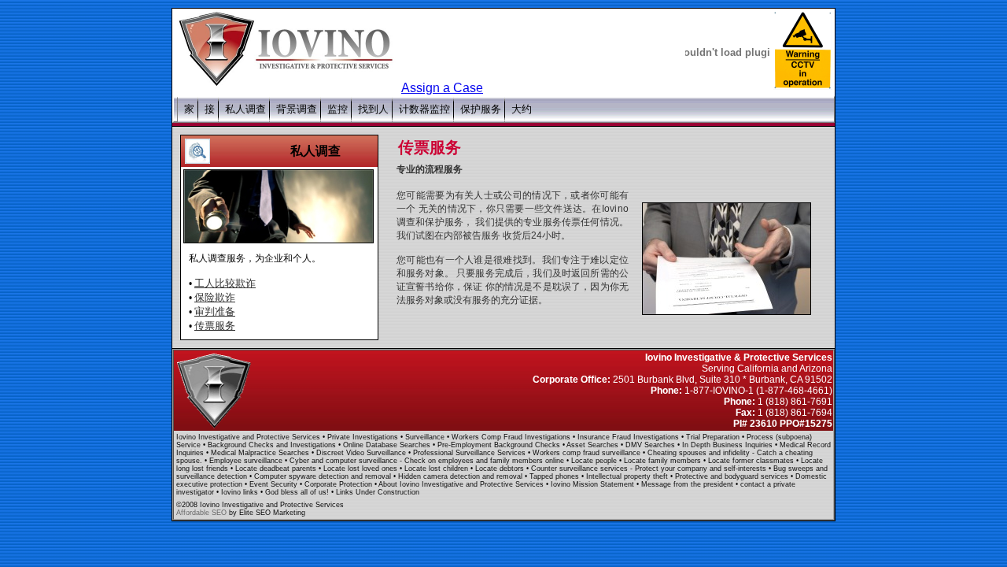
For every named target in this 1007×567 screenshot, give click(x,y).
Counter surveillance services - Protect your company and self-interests (648, 468)
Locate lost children (437, 468)
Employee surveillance (247, 461)
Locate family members (663, 461)
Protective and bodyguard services (733, 476)
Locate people (595, 461)
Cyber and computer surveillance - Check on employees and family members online (427, 461)
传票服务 (214, 326)
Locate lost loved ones (361, 468)
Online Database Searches (388, 445)
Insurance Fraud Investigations (629, 437)
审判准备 (214, 311)
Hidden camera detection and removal (461, 476)
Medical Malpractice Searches (261, 453)
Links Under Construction (377, 492)
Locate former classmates (752, 461)
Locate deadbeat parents (277, 468)
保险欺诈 (214, 297)
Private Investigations (363, 437)
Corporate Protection (339, 484)
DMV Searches (651, 445)
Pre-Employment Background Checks (500, 445)
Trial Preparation (714, 437)
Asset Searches (593, 445)
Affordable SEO (201, 513)
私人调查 (315, 151)
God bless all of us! (298, 492)
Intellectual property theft (628, 476)
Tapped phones (555, 476)
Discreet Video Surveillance (362, 453)
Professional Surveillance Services (470, 453)
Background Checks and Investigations (273, 445)
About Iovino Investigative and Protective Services (462, 484)
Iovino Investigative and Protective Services (248, 437)
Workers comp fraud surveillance (588, 453)
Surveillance (426, 437)
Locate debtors (500, 468)
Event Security (274, 484)
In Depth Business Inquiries (728, 445)
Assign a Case (442, 87)
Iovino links (240, 492)
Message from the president (688, 484)
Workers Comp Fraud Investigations (512, 437)
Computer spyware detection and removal (323, 476)
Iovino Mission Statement (593, 484)
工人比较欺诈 (225, 283)
